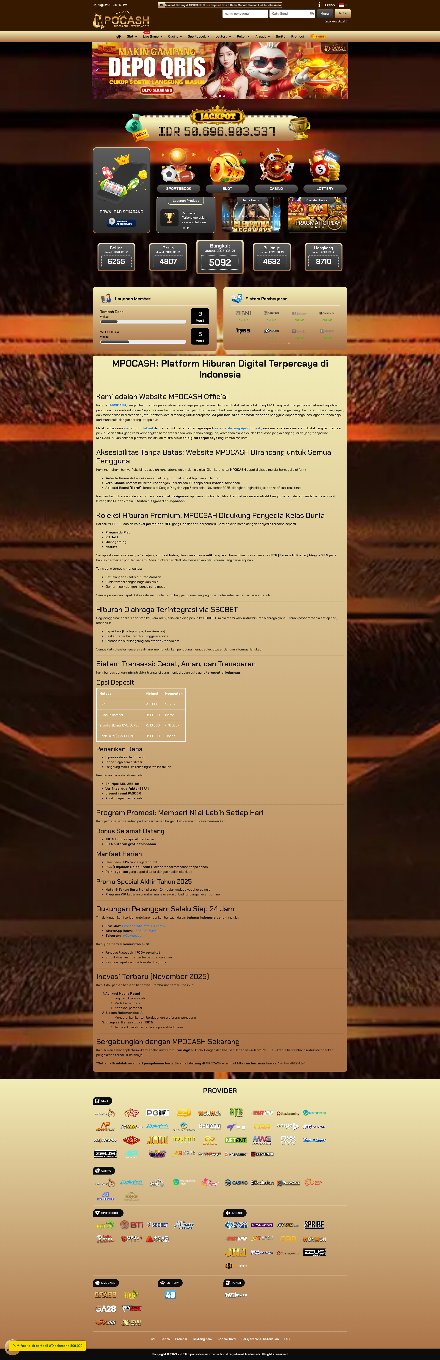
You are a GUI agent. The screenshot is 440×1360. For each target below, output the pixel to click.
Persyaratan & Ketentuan (260, 1339)
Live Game (151, 36)
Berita (280, 36)
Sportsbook (197, 36)
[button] (343, 71)
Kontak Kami (227, 1339)
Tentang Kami (202, 1339)
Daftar (343, 13)
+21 (152, 1339)
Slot (130, 36)
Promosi (297, 36)
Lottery (221, 36)
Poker (241, 36)
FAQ (287, 1339)
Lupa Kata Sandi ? (335, 21)
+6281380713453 (146, 931)
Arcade (261, 36)
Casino (173, 36)
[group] (317, 214)
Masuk (325, 13)
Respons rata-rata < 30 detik (143, 926)
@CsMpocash (133, 935)
